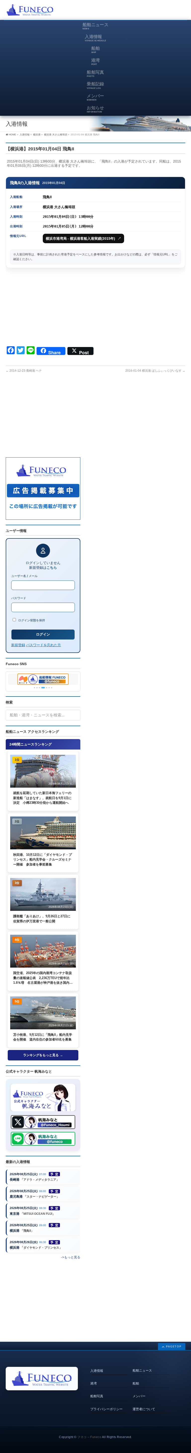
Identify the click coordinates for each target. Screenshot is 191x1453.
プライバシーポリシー (106, 1409)
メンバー (139, 1396)
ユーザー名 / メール (24, 576)
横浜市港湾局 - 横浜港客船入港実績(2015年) (83, 238)
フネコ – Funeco (89, 1437)
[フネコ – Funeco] (30, 10)
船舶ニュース (142, 1370)
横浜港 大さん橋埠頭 (59, 207)
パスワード (18, 598)
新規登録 (18, 645)
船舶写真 (96, 1396)
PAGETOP (174, 1346)
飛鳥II (47, 197)
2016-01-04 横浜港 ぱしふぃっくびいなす (155, 370)
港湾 (93, 1383)
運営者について (144, 1409)
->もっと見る (70, 1257)
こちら (52, 567)
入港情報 (96, 1371)
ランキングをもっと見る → (43, 1055)
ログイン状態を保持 (31, 620)
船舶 (136, 1383)
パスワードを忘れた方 (43, 645)
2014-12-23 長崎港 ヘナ (24, 370)
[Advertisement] (127, 11)
